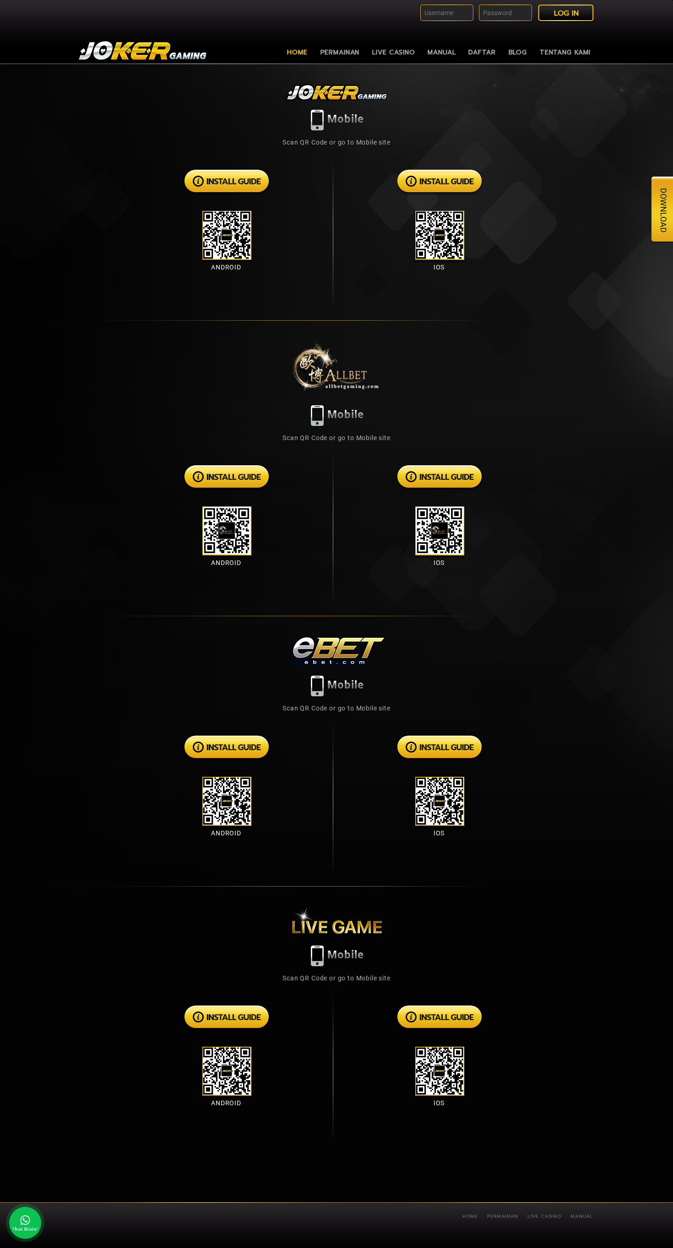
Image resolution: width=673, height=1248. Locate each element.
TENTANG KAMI (565, 52)
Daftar (481, 52)
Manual (442, 52)
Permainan (340, 52)
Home (297, 52)
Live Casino (393, 52)
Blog (518, 52)
